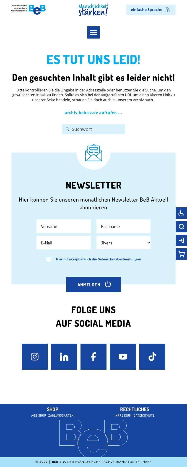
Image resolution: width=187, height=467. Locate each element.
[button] (93, 32)
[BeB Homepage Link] (93, 9)
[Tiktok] (152, 357)
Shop (52, 409)
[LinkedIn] (64, 357)
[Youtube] (123, 357)
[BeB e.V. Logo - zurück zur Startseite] (28, 10)
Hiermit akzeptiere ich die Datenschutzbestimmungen (98, 259)
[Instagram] (35, 357)
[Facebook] (93, 357)
